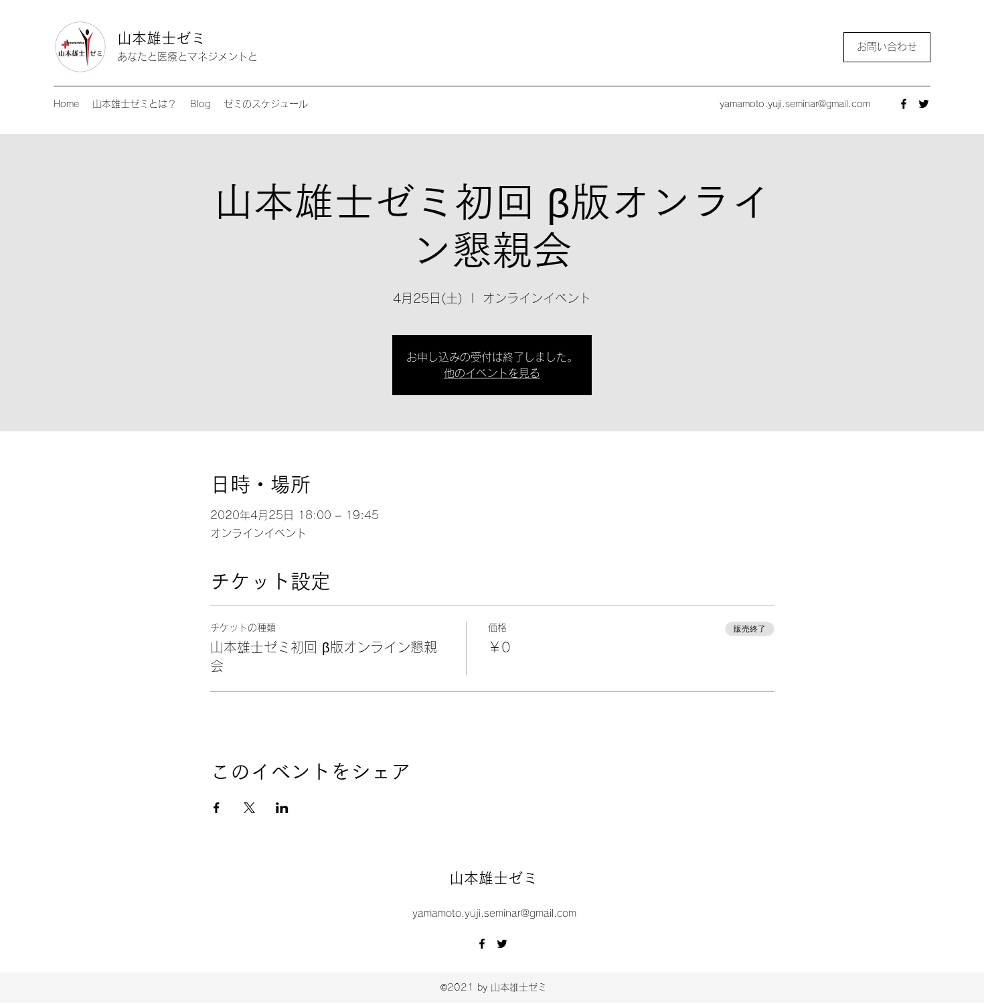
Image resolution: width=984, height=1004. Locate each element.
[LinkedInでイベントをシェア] (282, 807)
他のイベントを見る (492, 373)
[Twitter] (923, 104)
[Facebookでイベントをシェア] (216, 807)
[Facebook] (903, 104)
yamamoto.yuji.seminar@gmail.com (795, 104)
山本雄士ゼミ (161, 38)
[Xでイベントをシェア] (249, 807)
